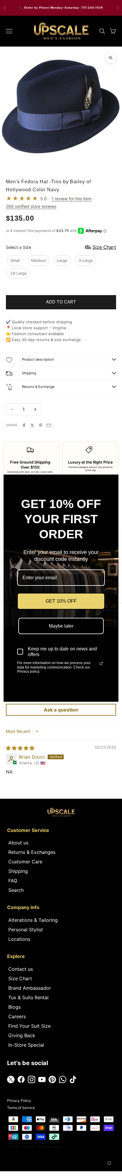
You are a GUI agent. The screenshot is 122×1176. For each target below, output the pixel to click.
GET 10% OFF (61, 601)
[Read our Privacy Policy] (101, 663)
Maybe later (61, 625)
